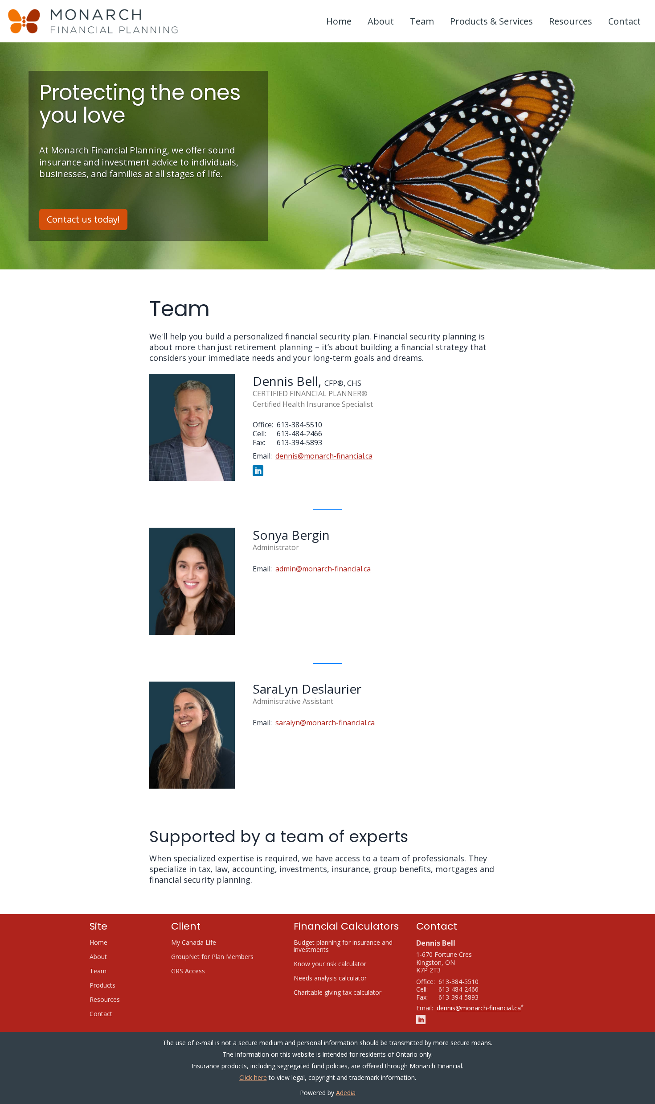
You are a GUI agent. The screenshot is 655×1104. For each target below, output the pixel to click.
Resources (570, 21)
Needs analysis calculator (341, 978)
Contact (624, 21)
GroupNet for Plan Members (223, 956)
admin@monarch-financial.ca (323, 569)
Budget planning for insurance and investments (343, 946)
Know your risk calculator (341, 964)
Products (102, 985)
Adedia (346, 1092)
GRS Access (199, 971)
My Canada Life (204, 942)
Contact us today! (83, 219)
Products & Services (491, 21)
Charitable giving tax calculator (348, 992)
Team (422, 21)
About (381, 21)
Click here (253, 1077)
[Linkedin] (258, 470)
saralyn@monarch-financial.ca (325, 723)
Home (339, 21)
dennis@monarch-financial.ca (324, 456)
